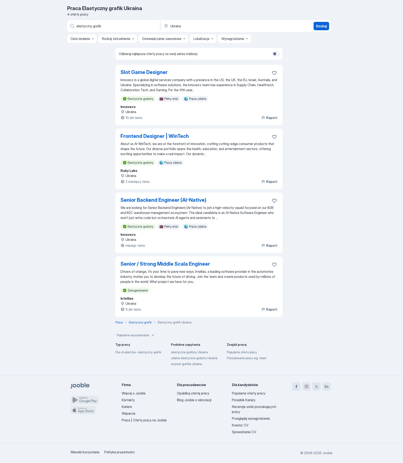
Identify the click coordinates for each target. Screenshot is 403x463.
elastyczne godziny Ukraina (189, 352)
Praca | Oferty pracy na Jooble (144, 420)
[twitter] (316, 386)
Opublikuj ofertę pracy (193, 393)
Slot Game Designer (143, 72)
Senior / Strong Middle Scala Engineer (165, 264)
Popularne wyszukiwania (133, 335)
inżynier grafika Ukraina (186, 364)
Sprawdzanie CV (244, 432)
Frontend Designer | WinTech (154, 136)
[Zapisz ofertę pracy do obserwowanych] (274, 73)
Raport (271, 118)
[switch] (275, 54)
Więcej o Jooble (133, 393)
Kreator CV (240, 425)
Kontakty (128, 400)
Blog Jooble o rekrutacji (194, 400)
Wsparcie (128, 413)
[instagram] (306, 386)
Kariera (127, 407)
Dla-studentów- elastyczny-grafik (138, 352)
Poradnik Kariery (243, 400)
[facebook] (296, 386)
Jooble (327, 453)
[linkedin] (326, 386)
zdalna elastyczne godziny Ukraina (194, 358)
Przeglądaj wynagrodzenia (251, 418)
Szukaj (321, 26)
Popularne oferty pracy (242, 352)
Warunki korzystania (85, 452)
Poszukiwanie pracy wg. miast (247, 358)
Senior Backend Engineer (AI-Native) (163, 200)
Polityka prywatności (119, 452)
